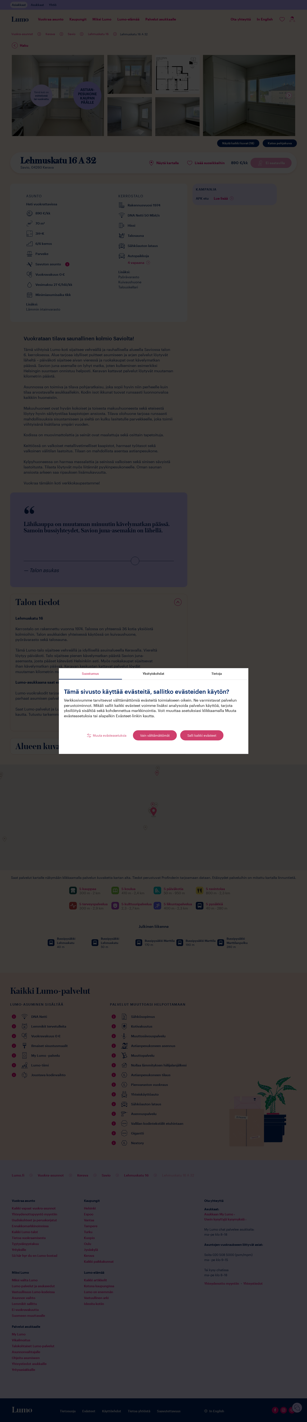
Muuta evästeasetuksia (109, 735)
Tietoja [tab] (216, 673)
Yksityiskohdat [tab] (153, 673)
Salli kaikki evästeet (201, 735)
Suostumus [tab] (90, 673)
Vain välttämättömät (155, 735)
